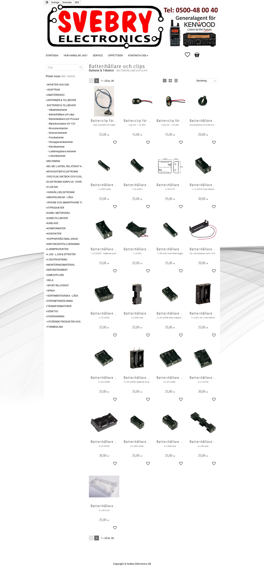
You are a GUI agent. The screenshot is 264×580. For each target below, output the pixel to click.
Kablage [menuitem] (52, 223)
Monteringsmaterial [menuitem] (61, 264)
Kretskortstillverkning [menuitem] (63, 244)
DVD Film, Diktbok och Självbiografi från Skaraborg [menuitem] (65, 176)
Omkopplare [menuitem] (55, 275)
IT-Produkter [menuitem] (55, 207)
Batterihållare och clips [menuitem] (61, 114)
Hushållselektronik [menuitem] (61, 192)
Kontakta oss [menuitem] (137, 55)
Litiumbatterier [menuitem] (57, 155)
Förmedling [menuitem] (55, 326)
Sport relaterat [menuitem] (58, 285)
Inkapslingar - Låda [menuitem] (60, 197)
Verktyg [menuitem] (52, 311)
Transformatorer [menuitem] (59, 306)
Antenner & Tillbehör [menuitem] (61, 100)
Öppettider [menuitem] (115, 55)
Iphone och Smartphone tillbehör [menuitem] (65, 202)
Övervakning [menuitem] (55, 316)
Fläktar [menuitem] (52, 187)
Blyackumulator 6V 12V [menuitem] (62, 123)
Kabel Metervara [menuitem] (58, 213)
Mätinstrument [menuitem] (57, 269)
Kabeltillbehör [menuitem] (57, 218)
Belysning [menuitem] (53, 161)
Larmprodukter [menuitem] (57, 249)
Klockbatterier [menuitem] (57, 146)
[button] (189, 54)
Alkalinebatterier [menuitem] (58, 109)
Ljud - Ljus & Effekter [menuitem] (61, 254)
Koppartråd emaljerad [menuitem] (62, 238)
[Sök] (81, 67)
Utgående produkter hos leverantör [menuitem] (65, 321)
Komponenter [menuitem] (56, 228)
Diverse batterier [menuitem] (58, 132)
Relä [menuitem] (50, 280)
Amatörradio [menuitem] (56, 94)
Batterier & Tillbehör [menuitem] (61, 105)
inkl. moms (68, 76)
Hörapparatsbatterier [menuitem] (61, 142)
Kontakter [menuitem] (54, 233)
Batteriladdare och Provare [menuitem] (64, 119)
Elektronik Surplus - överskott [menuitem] (65, 181)
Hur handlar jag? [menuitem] (75, 55)
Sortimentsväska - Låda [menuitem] (62, 295)
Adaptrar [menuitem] (53, 89)
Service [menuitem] (98, 55)
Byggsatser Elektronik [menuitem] (62, 171)
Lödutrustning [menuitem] (57, 259)
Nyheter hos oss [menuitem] (58, 84)
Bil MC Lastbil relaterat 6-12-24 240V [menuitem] (65, 166)
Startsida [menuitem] (52, 55)
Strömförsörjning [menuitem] (60, 301)
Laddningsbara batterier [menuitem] (62, 151)
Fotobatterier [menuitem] (56, 137)
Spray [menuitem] (51, 290)
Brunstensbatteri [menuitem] (58, 128)
